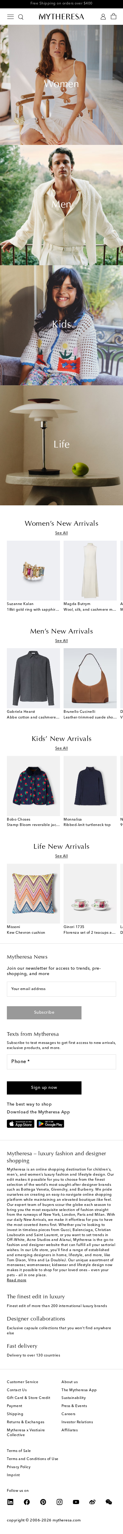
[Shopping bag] (113, 16)
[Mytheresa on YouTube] (76, 1502)
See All (61, 533)
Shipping (15, 1414)
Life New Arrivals (61, 847)
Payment (14, 1406)
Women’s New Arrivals (61, 523)
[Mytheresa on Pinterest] (43, 1502)
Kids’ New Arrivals (62, 739)
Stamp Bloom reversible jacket (34, 825)
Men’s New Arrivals (61, 631)
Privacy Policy (18, 1467)
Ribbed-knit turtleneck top (87, 825)
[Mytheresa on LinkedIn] (10, 1502)
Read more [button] (17, 1280)
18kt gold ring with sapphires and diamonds (46, 610)
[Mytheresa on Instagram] (59, 1502)
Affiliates (69, 1430)
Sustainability (73, 1398)
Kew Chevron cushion (26, 933)
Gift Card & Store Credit (28, 1398)
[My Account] (103, 16)
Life (61, 445)
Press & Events (74, 1406)
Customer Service (22, 1382)
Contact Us (17, 1390)
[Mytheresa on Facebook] (26, 1502)
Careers (68, 1414)
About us (69, 1382)
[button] (44, 1088)
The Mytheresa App (79, 1390)
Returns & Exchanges (25, 1422)
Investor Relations (77, 1422)
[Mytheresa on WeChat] (109, 1502)
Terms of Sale (19, 1451)
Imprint (13, 1475)
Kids (61, 325)
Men (61, 205)
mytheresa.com (67, 1520)
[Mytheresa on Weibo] (92, 1502)
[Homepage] (61, 16)
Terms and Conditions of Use (33, 1459)
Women (61, 85)
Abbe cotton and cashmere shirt (35, 717)
